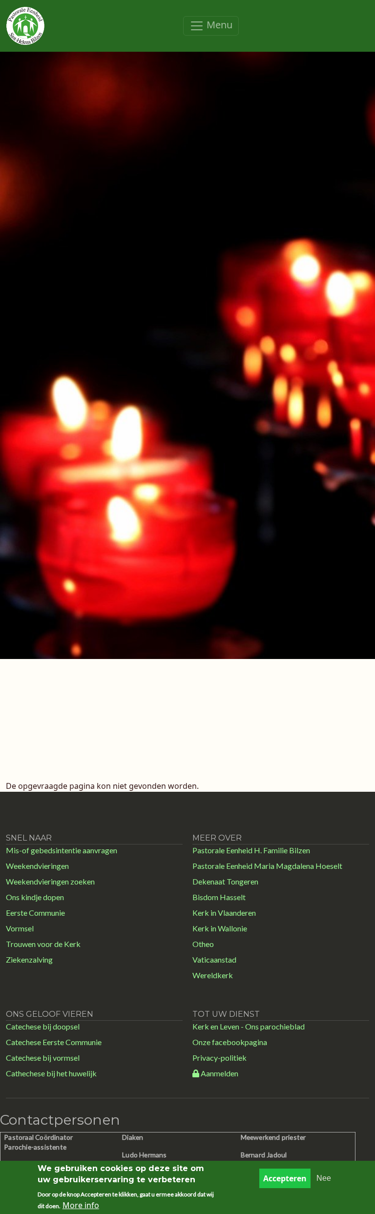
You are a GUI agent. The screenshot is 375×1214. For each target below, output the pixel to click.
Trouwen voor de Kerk (43, 943)
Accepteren (285, 1178)
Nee (323, 1178)
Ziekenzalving (29, 959)
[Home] (25, 26)
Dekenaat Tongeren (225, 881)
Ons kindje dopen (35, 897)
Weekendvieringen (37, 865)
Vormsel (20, 928)
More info (80, 1205)
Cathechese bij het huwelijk (51, 1073)
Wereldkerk (212, 975)
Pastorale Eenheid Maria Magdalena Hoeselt (267, 865)
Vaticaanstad (214, 959)
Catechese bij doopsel (43, 1026)
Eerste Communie (35, 912)
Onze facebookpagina (229, 1042)
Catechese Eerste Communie (54, 1042)
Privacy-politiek (219, 1057)
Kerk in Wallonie (219, 928)
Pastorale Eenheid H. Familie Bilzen (251, 850)
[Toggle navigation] (211, 26)
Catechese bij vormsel (43, 1057)
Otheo (203, 943)
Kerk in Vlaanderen (224, 912)
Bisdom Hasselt (219, 897)
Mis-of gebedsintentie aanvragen (61, 850)
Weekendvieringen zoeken (50, 881)
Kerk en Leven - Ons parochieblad (248, 1026)
